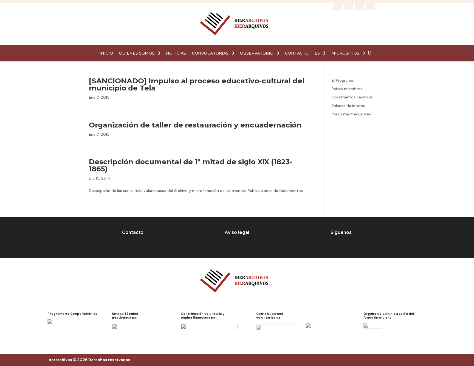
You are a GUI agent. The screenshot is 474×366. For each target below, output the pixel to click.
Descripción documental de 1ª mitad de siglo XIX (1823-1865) (190, 165)
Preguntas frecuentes (351, 114)
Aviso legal (237, 232)
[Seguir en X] (359, 5)
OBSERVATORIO (256, 53)
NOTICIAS (176, 53)
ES (317, 53)
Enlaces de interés (348, 105)
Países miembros (347, 88)
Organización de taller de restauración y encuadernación (195, 125)
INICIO (106, 53)
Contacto (132, 232)
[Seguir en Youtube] (370, 5)
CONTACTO (297, 53)
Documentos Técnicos (352, 97)
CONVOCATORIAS (210, 53)
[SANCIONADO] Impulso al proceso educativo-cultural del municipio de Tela (196, 84)
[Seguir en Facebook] (337, 5)
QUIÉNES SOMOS (136, 53)
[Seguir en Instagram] (348, 5)
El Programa (342, 80)
